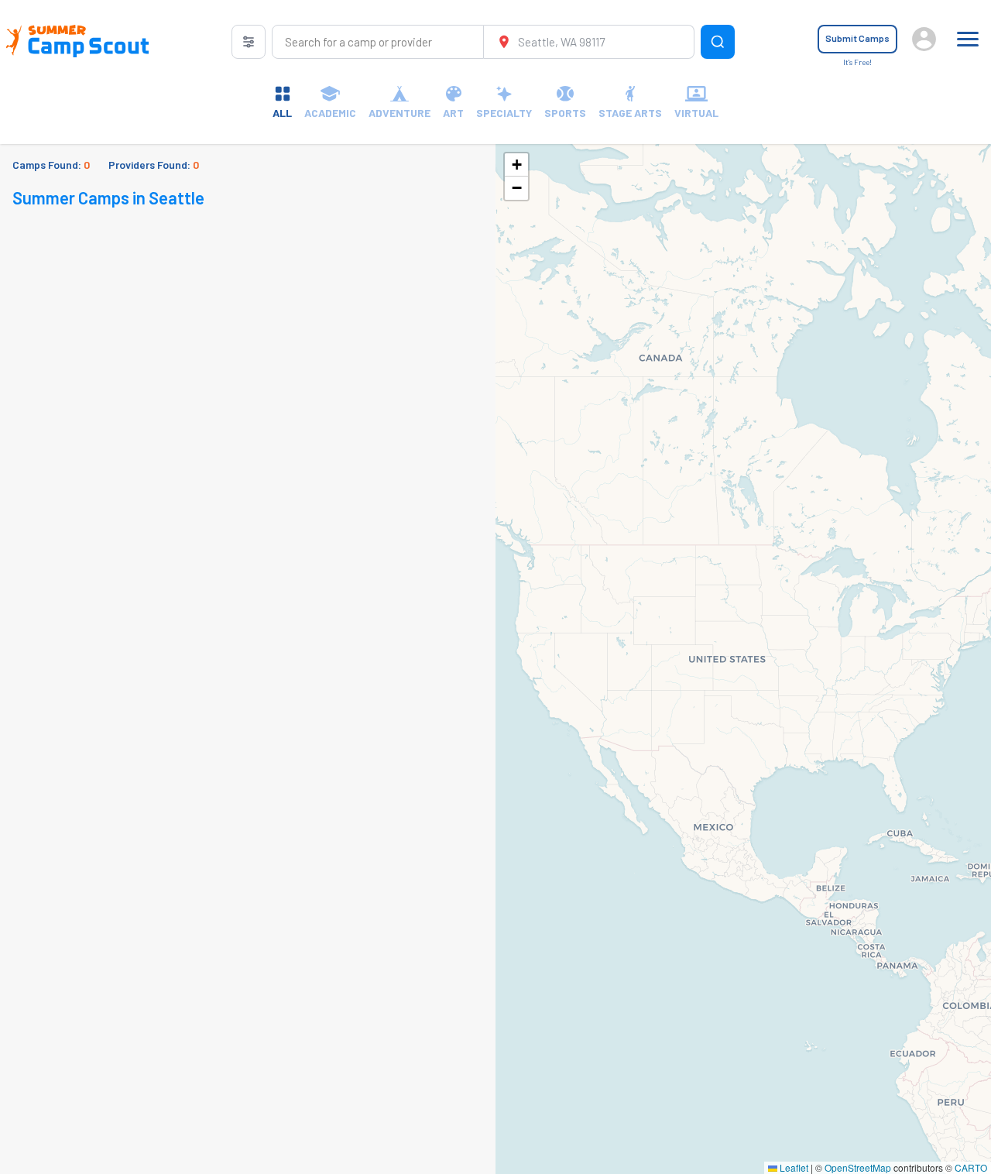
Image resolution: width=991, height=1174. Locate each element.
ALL (282, 112)
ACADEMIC (330, 112)
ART (453, 112)
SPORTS (565, 112)
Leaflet (792, 1167)
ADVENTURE (399, 112)
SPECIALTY (504, 112)
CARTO (971, 1167)
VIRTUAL (696, 112)
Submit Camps (857, 38)
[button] (516, 165)
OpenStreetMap (858, 1167)
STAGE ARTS (630, 112)
